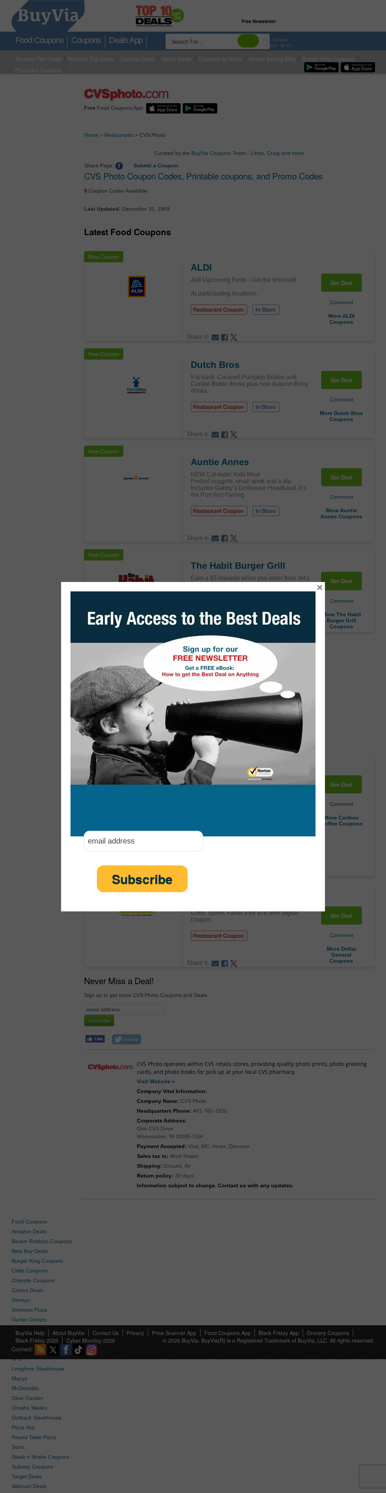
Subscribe (142, 879)
